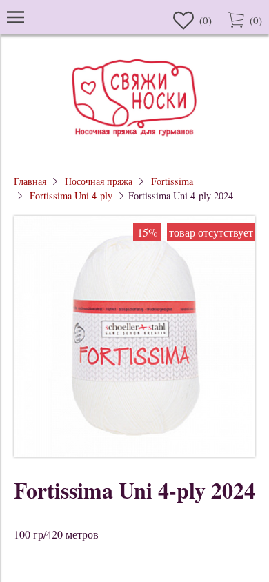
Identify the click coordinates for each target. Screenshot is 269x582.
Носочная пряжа (98, 181)
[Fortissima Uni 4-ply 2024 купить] (134, 452)
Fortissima (172, 181)
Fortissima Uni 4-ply (71, 195)
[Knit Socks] (134, 138)
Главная (30, 181)
